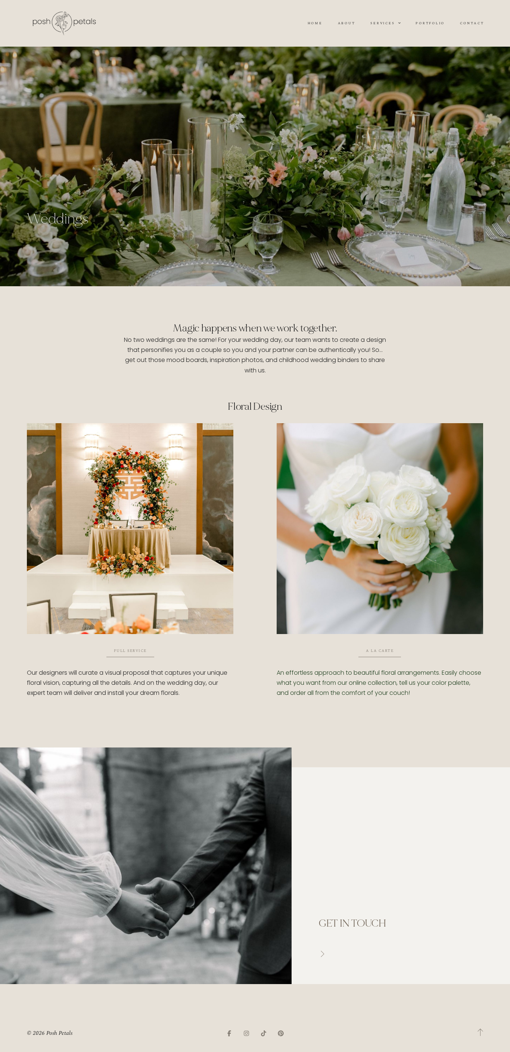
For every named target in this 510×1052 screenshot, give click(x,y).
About (346, 23)
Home (315, 23)
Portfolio (430, 23)
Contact (472, 23)
